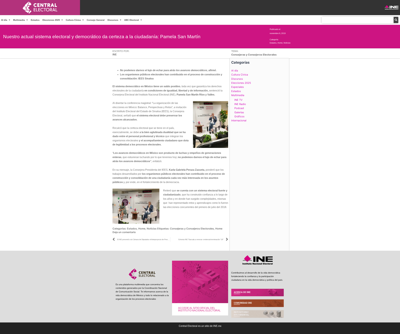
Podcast (239, 108)
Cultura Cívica (73, 20)
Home (280, 43)
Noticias (287, 43)
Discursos (113, 20)
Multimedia (19, 20)
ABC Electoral (131, 20)
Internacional (238, 120)
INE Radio (240, 104)
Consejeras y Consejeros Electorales (192, 228)
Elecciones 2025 (51, 20)
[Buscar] (396, 20)
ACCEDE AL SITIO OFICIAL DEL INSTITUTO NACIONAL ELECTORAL (199, 309)
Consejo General (96, 20)
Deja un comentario (124, 232)
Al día (4, 20)
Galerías (239, 112)
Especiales (237, 86)
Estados (35, 20)
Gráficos (239, 116)
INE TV (238, 99)
